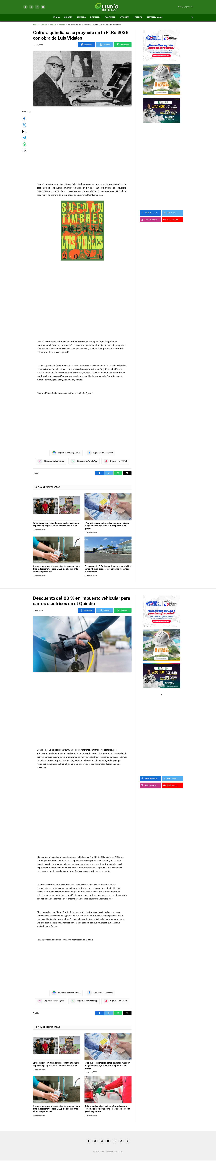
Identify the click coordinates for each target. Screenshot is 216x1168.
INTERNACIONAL (155, 17)
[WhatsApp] (24, 144)
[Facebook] (24, 118)
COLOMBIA (110, 17)
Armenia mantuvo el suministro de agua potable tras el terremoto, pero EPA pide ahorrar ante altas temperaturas (56, 569)
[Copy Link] (24, 150)
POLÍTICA (138, 17)
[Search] (191, 17)
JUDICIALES (95, 17)
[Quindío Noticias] (108, 7)
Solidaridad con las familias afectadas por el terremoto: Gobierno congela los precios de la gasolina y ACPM (107, 1109)
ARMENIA (81, 17)
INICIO (56, 17)
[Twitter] (24, 124)
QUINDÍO (68, 17)
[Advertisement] (82, 145)
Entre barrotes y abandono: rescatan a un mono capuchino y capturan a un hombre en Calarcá (56, 524)
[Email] (24, 131)
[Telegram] (24, 137)
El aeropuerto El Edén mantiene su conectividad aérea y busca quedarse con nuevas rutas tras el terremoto (107, 569)
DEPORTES (124, 17)
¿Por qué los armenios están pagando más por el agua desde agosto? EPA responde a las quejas (107, 526)
